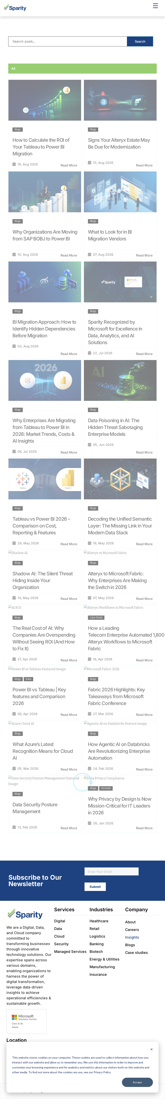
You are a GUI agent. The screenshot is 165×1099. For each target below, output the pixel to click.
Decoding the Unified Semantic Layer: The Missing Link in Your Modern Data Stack (120, 526)
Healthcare (99, 921)
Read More (69, 165)
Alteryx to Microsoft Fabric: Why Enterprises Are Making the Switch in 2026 (117, 580)
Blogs (17, 129)
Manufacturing (102, 967)
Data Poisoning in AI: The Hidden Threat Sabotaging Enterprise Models (115, 427)
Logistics (97, 936)
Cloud (59, 936)
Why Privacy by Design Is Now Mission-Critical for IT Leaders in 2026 (119, 806)
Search (140, 41)
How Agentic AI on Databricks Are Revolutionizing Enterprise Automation (119, 751)
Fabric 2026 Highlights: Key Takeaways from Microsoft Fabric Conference (116, 696)
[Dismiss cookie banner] (151, 1049)
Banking (97, 944)
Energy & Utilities (105, 959)
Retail (94, 929)
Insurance (98, 974)
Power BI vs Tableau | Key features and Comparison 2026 (39, 696)
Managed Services (70, 951)
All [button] (13, 69)
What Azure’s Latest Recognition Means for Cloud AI (42, 751)
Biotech (96, 951)
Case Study (96, 617)
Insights (132, 937)
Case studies (136, 952)
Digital (59, 921)
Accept (137, 1082)
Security (106, 788)
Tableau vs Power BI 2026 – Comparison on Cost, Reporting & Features (41, 526)
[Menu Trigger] (155, 5)
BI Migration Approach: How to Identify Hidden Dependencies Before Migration (44, 329)
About (130, 922)
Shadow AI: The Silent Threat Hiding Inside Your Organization (42, 580)
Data (28, 679)
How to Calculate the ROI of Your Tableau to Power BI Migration (40, 147)
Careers (132, 930)
